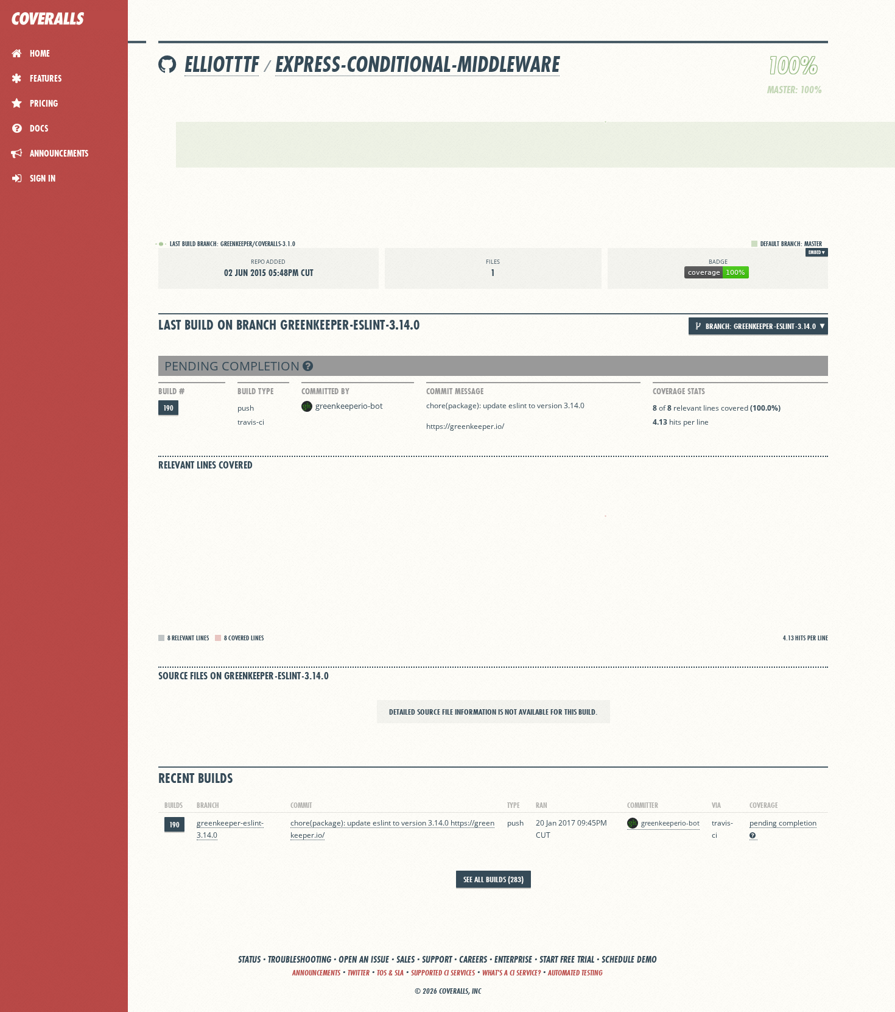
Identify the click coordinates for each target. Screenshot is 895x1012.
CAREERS (473, 959)
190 (168, 408)
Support (437, 959)
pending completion (233, 366)
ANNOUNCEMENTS (316, 973)
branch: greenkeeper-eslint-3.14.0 (760, 325)
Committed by (325, 391)
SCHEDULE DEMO (629, 959)
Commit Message (454, 391)
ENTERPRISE (513, 959)
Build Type (255, 391)
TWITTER (359, 973)
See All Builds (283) (493, 879)
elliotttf (221, 64)
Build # (171, 391)
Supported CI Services (443, 973)
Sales (405, 959)
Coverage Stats (679, 391)
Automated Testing (575, 973)
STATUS (249, 959)
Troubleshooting (299, 959)
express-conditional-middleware (417, 64)
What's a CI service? (511, 973)
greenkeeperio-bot (349, 405)
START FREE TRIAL (566, 959)
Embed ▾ (817, 252)
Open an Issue (364, 959)
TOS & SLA (390, 973)
